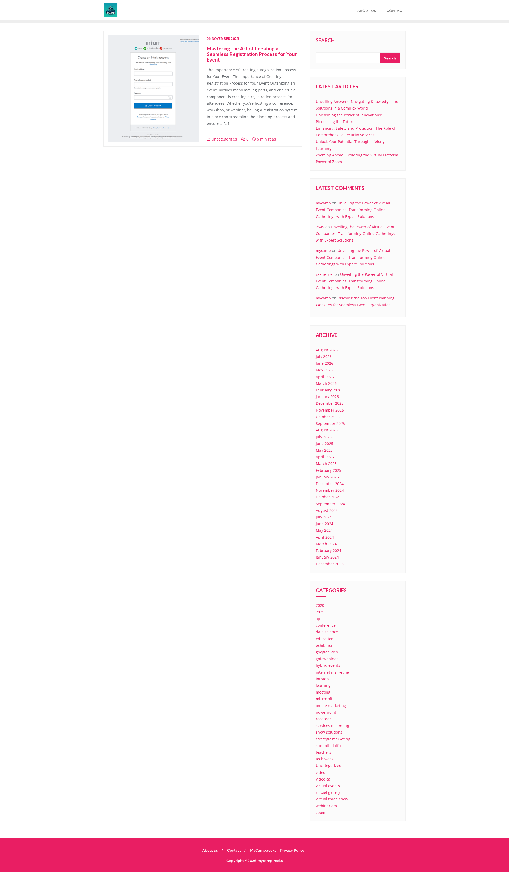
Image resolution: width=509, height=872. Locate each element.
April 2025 (325, 456)
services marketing (332, 725)
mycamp (323, 203)
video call (324, 779)
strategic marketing (333, 739)
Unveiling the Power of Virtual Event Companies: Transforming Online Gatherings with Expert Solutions (353, 209)
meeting (323, 692)
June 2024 (324, 523)
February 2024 (328, 550)
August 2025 (327, 430)
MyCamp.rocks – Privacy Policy (277, 850)
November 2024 (330, 490)
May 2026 (324, 369)
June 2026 (324, 363)
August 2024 (327, 510)
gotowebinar (327, 658)
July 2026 (324, 356)
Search (325, 41)
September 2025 (330, 423)
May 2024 (324, 530)
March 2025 (326, 463)
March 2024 (326, 543)
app (319, 618)
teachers (323, 752)
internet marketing (332, 672)
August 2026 (327, 349)
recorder (323, 718)
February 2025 (328, 470)
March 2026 (326, 383)
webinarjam (326, 805)
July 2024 (324, 517)
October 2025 (328, 416)
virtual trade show (332, 798)
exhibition (325, 645)
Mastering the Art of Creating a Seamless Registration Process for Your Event (252, 54)
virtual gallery (328, 792)
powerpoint (326, 712)
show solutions (329, 732)
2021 (320, 611)
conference (326, 625)
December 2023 (330, 563)
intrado (322, 678)
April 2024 (325, 537)
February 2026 (328, 390)
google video (327, 652)
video (320, 772)
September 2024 (330, 503)
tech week (325, 758)
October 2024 (328, 496)
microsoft (324, 698)
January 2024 (327, 557)
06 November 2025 (223, 38)
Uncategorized (223, 139)
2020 (320, 605)
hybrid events (328, 665)
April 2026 (325, 376)
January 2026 (327, 396)
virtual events (328, 785)
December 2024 (330, 483)
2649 (320, 226)
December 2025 (330, 403)
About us (210, 850)
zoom (320, 812)
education (325, 638)
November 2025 (330, 410)
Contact (234, 850)
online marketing (331, 705)
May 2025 (324, 450)
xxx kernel (325, 274)
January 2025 (327, 476)
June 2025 (324, 443)
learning (323, 685)
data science (327, 631)
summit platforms (332, 745)
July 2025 (324, 436)
